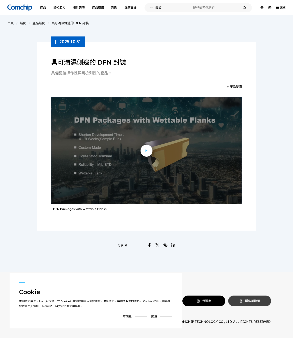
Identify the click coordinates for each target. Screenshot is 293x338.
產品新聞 (38, 23)
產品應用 (98, 7)
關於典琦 (79, 7)
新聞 (114, 7)
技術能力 (59, 7)
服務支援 (131, 7)
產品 (43, 7)
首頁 (10, 23)
